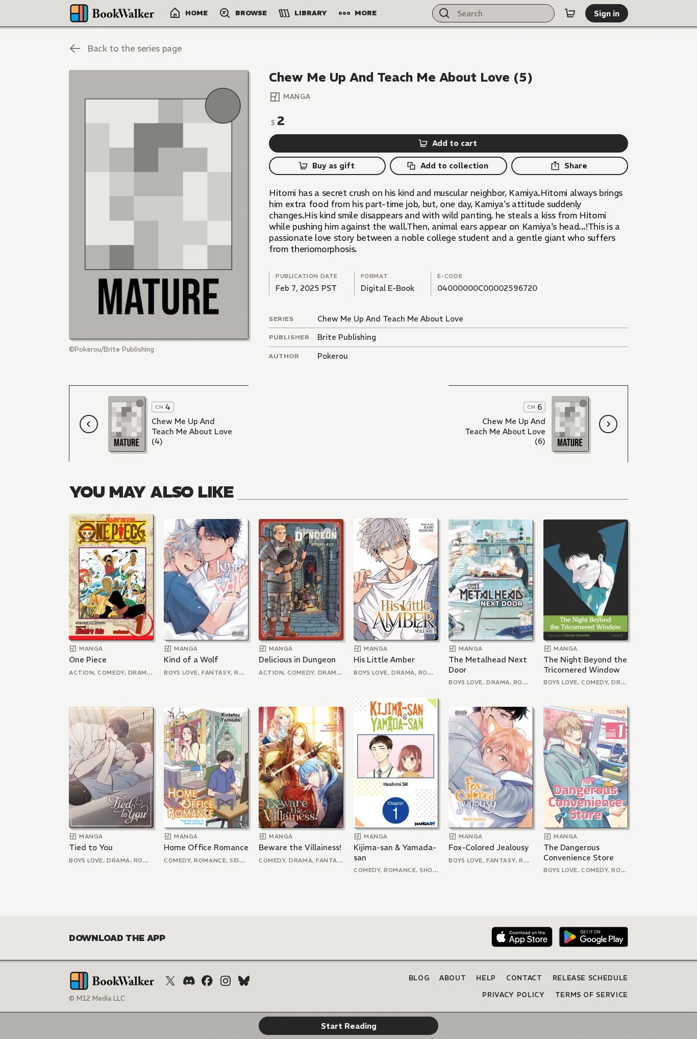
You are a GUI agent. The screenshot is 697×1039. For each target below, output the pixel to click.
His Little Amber (384, 659)
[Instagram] (225, 981)
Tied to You (91, 847)
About (452, 978)
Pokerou (332, 356)
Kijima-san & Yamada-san (395, 852)
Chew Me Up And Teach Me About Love (390, 319)
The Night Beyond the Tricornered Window (585, 665)
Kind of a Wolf (191, 659)
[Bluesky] (244, 981)
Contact (524, 978)
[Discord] (189, 981)
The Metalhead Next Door (488, 665)
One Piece (88, 659)
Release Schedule (590, 978)
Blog (419, 978)
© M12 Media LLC (97, 998)
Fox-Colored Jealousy (489, 847)
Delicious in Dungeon (297, 659)
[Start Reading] (158, 204)
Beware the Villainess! (300, 847)
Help (486, 978)
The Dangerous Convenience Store (578, 852)
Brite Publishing (346, 337)
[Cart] (570, 13)
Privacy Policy (513, 995)
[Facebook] (207, 981)
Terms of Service (591, 995)
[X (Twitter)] (170, 981)
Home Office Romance (206, 847)
